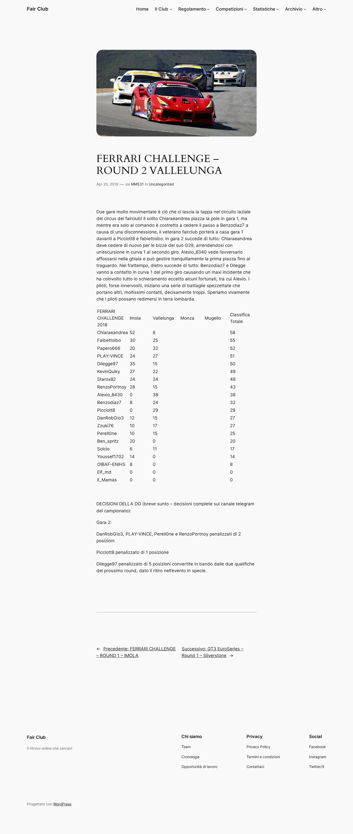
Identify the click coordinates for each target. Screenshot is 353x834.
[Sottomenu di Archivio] (305, 9)
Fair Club (37, 9)
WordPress (62, 804)
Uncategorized (161, 184)
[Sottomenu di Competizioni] (245, 9)
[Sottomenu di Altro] (325, 9)
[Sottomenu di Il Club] (171, 9)
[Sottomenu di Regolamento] (208, 9)
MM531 (137, 184)
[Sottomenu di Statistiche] (277, 9)
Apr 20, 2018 (107, 184)
